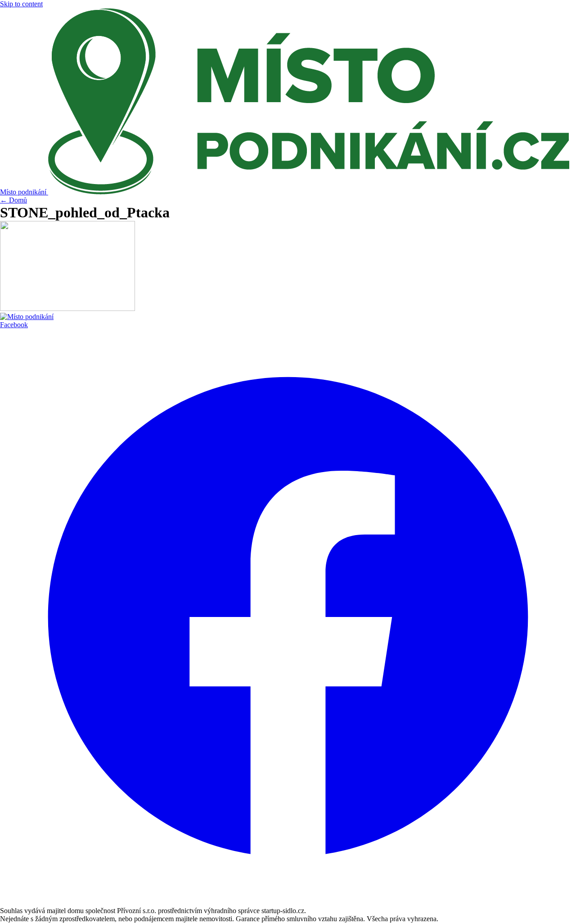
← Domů (13, 200)
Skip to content (21, 4)
